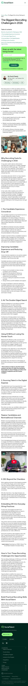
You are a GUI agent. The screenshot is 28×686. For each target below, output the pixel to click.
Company (5, 670)
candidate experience (9, 215)
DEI (22, 82)
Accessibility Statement (16, 678)
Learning (5, 648)
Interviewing (16, 82)
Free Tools (5, 667)
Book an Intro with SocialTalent (14, 614)
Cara (3, 665)
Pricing (4, 662)
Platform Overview (7, 649)
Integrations (6, 659)
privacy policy (20, 68)
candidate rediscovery (19, 407)
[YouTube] (6, 643)
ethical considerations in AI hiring (9, 323)
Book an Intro (7, 634)
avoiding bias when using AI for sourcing (11, 357)
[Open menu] (25, 2)
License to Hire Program (8, 657)
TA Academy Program (8, 654)
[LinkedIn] (3, 643)
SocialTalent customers (12, 283)
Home (2, 15)
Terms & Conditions (6, 676)
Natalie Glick (6, 360)
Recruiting (7, 82)
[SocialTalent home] (7, 3)
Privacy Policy (6, 61)
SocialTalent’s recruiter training (9, 610)
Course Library (6, 652)
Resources (5, 668)
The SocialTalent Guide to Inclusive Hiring (15, 544)
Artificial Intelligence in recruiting (9, 303)
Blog (6, 15)
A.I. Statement (6, 678)
